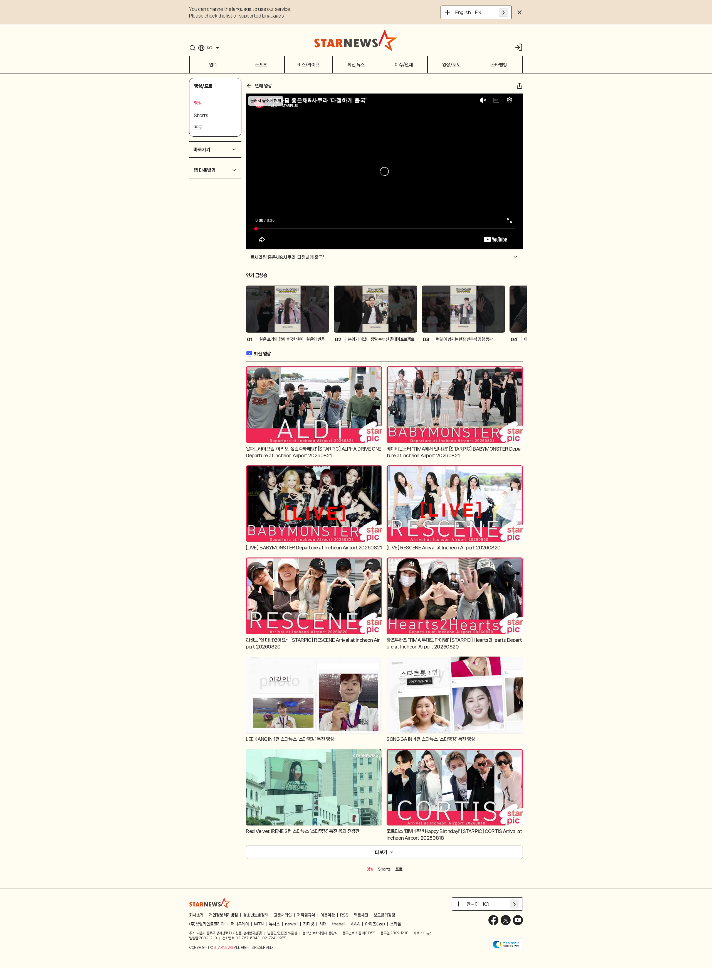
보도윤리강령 (384, 915)
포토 (398, 869)
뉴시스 (274, 924)
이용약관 (327, 915)
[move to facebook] (493, 920)
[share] (519, 85)
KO (209, 48)
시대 (323, 924)
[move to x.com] (506, 920)
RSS (344, 915)
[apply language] (503, 12)
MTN (259, 924)
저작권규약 (306, 915)
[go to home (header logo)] (356, 40)
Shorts (384, 869)
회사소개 (196, 915)
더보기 (381, 852)
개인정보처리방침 (223, 915)
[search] (192, 48)
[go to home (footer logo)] (210, 902)
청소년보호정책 (255, 915)
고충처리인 (283, 915)
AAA (355, 924)
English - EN (468, 12)
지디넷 (308, 924)
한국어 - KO (477, 903)
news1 (291, 924)
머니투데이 (240, 924)
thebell (338, 924)
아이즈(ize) (375, 924)
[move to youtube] (518, 920)
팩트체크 (361, 915)
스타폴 (395, 924)
